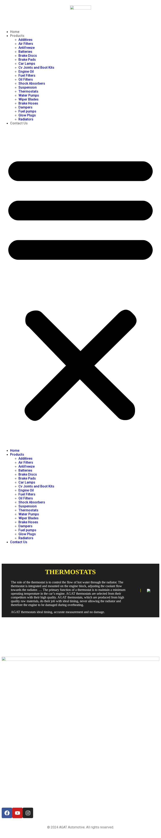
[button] (80, 287)
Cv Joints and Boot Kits (36, 68)
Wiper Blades (28, 99)
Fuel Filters (26, 75)
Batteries (25, 52)
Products (17, 36)
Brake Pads (27, 60)
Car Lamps (26, 64)
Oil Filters (25, 79)
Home (14, 32)
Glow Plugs (27, 115)
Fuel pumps (27, 111)
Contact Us (19, 123)
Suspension (27, 87)
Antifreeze (26, 48)
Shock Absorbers (31, 83)
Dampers (25, 107)
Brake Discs (27, 56)
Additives (25, 40)
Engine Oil (26, 71)
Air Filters (25, 44)
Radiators (25, 119)
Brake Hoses (28, 103)
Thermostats (28, 91)
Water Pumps (28, 95)
